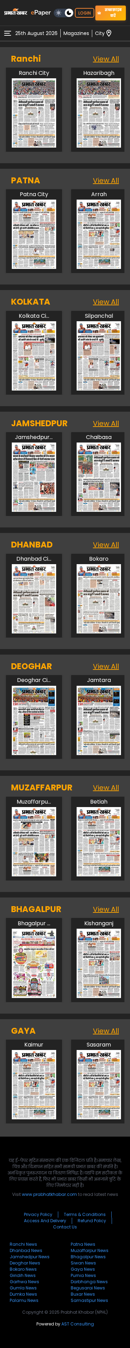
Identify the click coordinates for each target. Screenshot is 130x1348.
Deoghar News (25, 1263)
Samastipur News (89, 1300)
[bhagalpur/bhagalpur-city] (34, 996)
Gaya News (83, 1269)
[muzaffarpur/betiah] (99, 874)
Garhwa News (24, 1282)
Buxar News (83, 1294)
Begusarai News (88, 1288)
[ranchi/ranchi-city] (34, 146)
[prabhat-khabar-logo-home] (15, 12)
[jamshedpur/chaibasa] (99, 510)
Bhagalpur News (88, 1257)
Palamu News (24, 1300)
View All (106, 59)
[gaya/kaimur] (34, 1117)
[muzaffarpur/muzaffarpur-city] (34, 874)
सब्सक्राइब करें (113, 13)
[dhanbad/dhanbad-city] (34, 632)
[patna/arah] (99, 267)
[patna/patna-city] (34, 267)
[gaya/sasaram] (99, 1117)
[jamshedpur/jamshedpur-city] (34, 510)
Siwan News (83, 1263)
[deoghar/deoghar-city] (34, 753)
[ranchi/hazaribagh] (99, 146)
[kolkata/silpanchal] (99, 389)
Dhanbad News (26, 1250)
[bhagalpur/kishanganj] (99, 996)
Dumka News (23, 1294)
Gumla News (23, 1288)
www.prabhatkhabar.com (49, 1194)
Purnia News (83, 1275)
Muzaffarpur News (90, 1250)
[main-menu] (7, 33)
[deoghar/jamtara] (99, 753)
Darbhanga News (89, 1282)
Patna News (83, 1244)
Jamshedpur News (30, 1257)
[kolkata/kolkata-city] (34, 389)
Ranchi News (23, 1244)
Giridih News (23, 1275)
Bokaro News (23, 1269)
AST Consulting (77, 1324)
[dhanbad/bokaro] (99, 632)
